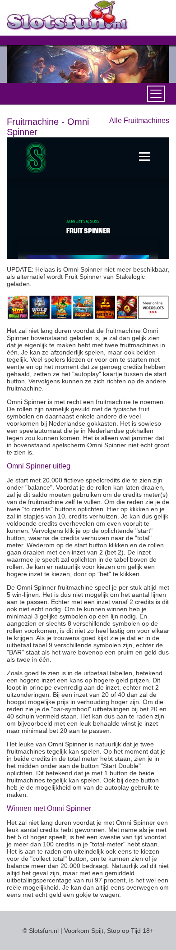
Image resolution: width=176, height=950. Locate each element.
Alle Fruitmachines (139, 120)
